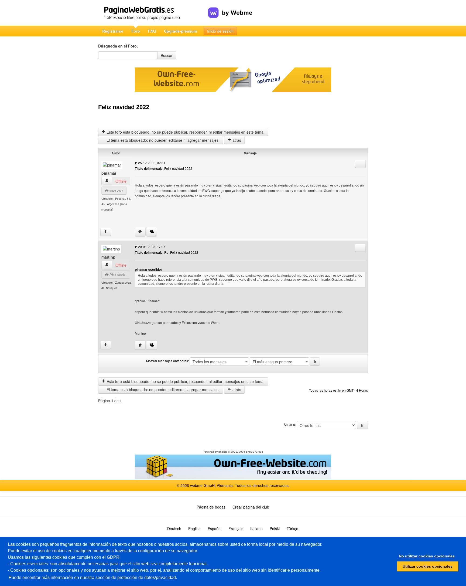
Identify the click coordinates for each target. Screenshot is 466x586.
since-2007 (116, 190)
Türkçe (292, 528)
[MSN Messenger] (151, 231)
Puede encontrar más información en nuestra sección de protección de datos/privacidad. (93, 577)
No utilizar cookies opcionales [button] (427, 556)
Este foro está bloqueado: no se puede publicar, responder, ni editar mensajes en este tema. (185, 132)
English (194, 528)
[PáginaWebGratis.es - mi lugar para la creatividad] (153, 13)
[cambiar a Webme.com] (230, 8)
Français (235, 528)
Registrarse (112, 31)
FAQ (152, 31)
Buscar (167, 55)
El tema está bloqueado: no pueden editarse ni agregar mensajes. (162, 140)
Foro (135, 31)
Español (214, 528)
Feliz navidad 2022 (123, 107)
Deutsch (174, 528)
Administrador (117, 274)
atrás (236, 140)
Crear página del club (250, 507)
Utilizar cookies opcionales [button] (428, 566)
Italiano (256, 528)
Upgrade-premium (180, 31)
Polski (275, 528)
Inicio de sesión (220, 31)
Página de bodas (211, 507)
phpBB (222, 451)
